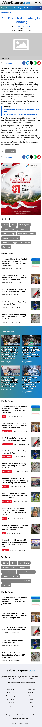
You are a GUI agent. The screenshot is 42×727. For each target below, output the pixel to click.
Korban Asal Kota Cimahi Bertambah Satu (20, 114)
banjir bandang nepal (26, 234)
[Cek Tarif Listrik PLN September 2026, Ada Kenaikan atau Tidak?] (36, 293)
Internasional (6, 471)
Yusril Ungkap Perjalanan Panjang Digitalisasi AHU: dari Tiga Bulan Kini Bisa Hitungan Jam (15, 277)
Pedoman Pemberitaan (20, 718)
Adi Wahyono (24, 225)
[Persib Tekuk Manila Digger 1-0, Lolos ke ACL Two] (36, 305)
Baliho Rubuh (24, 229)
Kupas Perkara (6, 8)
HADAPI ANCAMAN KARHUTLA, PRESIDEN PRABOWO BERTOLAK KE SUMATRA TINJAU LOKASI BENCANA (9, 382)
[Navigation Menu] (40, 3)
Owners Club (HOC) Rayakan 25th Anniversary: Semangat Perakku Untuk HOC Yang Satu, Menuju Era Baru (15, 543)
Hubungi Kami (20, 715)
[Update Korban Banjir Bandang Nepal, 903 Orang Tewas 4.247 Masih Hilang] (36, 318)
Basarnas (6, 247)
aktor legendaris (9, 229)
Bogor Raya (18, 8)
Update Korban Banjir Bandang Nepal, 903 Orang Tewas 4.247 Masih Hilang (14, 317)
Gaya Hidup (31, 689)
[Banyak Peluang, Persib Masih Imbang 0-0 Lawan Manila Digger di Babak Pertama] (36, 497)
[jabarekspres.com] (16, 3)
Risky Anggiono (24, 26)
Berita (11, 12)
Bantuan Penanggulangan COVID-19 (16, 242)
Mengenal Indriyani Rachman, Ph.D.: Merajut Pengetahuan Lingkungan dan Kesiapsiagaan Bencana (14, 511)
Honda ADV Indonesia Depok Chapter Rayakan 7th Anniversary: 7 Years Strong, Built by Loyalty (15, 480)
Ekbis (11, 706)
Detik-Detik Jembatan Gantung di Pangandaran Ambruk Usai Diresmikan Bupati (15, 527)
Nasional (11, 703)
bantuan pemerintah (10, 238)
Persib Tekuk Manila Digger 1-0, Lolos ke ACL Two (14, 303)
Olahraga (31, 703)
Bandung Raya (29, 8)
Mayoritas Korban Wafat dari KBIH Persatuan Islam (21, 110)
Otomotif (5, 486)
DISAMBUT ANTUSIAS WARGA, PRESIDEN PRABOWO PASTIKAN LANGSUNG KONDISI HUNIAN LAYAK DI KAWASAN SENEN (9, 353)
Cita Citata (10, 151)
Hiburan (31, 699)
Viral (3, 416)
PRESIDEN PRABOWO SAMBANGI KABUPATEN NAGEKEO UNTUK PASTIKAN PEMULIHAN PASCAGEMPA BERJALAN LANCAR (31, 353)
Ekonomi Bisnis (7, 444)
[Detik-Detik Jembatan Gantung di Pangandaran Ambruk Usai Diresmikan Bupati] (36, 529)
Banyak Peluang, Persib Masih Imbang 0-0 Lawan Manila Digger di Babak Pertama (14, 495)
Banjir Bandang (8, 234)
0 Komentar (7, 63)
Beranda (4, 12)
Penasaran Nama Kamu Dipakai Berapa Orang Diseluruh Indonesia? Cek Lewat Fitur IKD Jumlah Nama (14, 262)
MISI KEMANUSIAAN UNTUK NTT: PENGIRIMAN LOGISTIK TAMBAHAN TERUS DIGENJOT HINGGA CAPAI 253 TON (31, 383)
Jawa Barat (10, 699)
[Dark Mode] (36, 3)
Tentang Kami (9, 715)
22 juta (5, 225)
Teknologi (31, 692)
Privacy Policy (32, 715)
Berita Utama (6, 431)
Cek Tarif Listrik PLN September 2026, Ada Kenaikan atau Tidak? (14, 290)
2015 (13, 225)
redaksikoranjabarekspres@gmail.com (21, 683)
